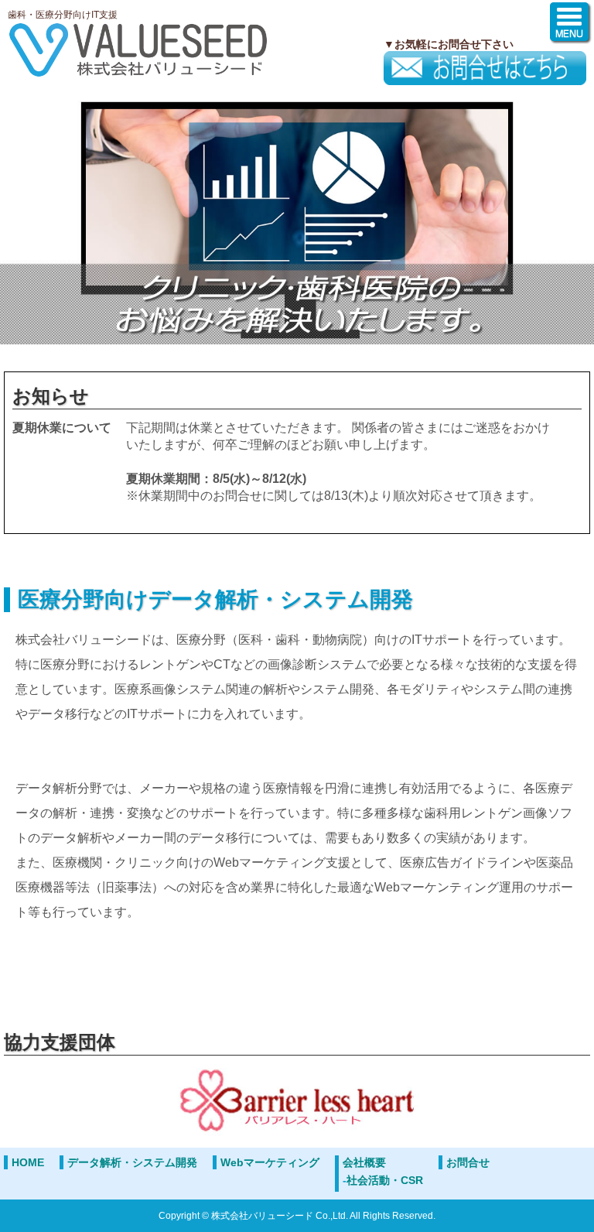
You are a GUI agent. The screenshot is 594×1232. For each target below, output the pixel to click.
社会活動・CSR (384, 1180)
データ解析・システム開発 (132, 1162)
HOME (28, 1162)
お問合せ (468, 1162)
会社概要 (364, 1162)
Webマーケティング (269, 1162)
